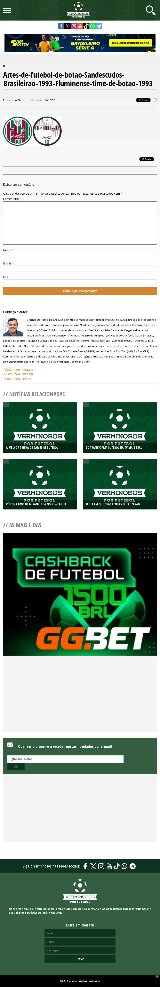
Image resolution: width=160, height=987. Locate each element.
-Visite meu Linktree (17, 379)
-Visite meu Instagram (19, 369)
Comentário (12, 199)
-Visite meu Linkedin (18, 374)
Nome (8, 250)
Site (5, 276)
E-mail (8, 263)
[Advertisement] (80, 700)
